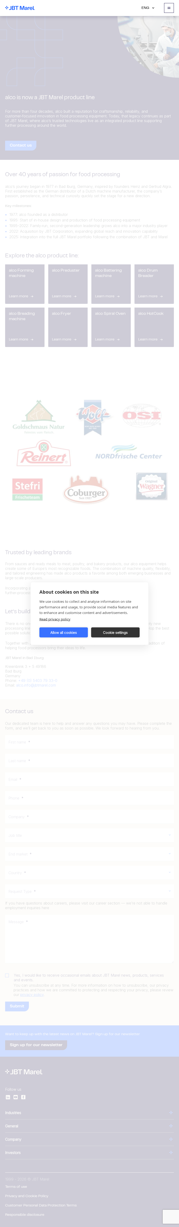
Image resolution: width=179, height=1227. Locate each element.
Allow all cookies (63, 632)
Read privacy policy (54, 619)
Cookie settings (115, 632)
